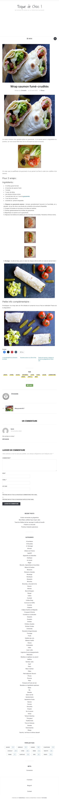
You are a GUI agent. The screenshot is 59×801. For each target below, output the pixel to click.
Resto (29, 687)
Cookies (29, 605)
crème (36, 750)
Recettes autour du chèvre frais (28, 357)
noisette (48, 750)
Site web (4, 486)
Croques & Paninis (29, 612)
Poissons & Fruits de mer (29, 683)
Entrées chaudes (29, 624)
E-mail (4, 480)
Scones (29, 704)
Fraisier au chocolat (29, 524)
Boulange (29, 574)
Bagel (29, 562)
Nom (4, 473)
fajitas (18, 374)
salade (44, 374)
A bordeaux (29, 541)
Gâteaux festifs (29, 640)
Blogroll (29, 785)
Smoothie (29, 706)
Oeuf (29, 664)
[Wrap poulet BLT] (9, 408)
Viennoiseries (29, 728)
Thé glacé (29, 718)
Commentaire (6, 458)
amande (9, 747)
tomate (23, 376)
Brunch (29, 586)
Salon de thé (29, 695)
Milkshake (29, 654)
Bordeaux (22, 747)
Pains (29, 666)
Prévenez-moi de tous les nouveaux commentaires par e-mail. (19, 494)
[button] (29, 39)
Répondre (5, 439)
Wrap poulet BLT (19, 408)
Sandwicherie (29, 697)
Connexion (29, 770)
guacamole (26, 196)
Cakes (29, 595)
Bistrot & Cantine (29, 567)
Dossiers (29, 619)
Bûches (29, 588)
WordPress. (22, 797)
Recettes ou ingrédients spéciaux (29, 685)
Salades (29, 692)
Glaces (29, 643)
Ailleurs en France (29, 551)
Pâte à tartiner (30, 669)
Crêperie (29, 607)
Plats (29, 680)
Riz (29, 690)
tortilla (30, 376)
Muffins (29, 659)
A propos (29, 779)
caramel (35, 747)
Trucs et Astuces (29, 723)
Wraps (42, 90)
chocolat (12, 750)
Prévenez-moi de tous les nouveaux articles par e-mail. (18, 499)
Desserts (29, 617)
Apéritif (29, 553)
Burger (29, 593)
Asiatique (29, 558)
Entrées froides (29, 626)
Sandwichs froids (29, 699)
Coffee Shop (29, 600)
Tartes (29, 713)
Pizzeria (29, 678)
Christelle (23, 90)
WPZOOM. (44, 797)
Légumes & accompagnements (29, 652)
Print (30, 385)
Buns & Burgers (29, 591)
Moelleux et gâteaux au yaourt (29, 657)
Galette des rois (29, 638)
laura (12, 429)
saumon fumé (52, 374)
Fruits (29, 636)
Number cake (29, 662)
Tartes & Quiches (29, 716)
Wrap (36, 376)
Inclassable (29, 645)
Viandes (29, 725)
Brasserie (29, 579)
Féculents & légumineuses (29, 631)
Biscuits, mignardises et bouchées (29, 565)
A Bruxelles (29, 544)
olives (38, 374)
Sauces (29, 702)
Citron (11, 374)
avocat (5, 374)
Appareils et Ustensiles (29, 555)
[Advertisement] (29, 25)
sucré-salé (24, 754)
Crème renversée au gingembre (29, 517)
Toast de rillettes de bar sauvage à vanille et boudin (29, 522)
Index (29, 647)
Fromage (29, 633)
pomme (11, 754)
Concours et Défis (29, 603)
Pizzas (29, 676)
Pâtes (29, 671)
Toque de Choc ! (29, 6)
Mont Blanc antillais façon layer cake (29, 520)
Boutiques (29, 577)
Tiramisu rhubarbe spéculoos (29, 527)
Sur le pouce (29, 711)
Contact (29, 791)
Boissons (29, 569)
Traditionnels (29, 720)
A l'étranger (29, 546)
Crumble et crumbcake (29, 614)
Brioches (29, 581)
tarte (36, 754)
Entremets (29, 628)
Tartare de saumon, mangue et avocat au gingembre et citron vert (46, 359)
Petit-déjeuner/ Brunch (29, 673)
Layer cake (29, 650)
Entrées (29, 621)
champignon (48, 747)
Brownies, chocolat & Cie (29, 584)
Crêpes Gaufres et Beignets (29, 610)
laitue (32, 374)
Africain (29, 548)
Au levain (29, 560)
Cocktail (29, 598)
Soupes (29, 709)
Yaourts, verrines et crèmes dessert (29, 732)
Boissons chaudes (29, 572)
